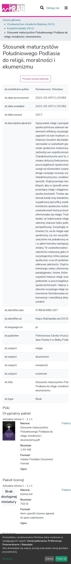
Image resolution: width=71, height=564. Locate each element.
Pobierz (66, 423)
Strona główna (11, 20)
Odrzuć (49, 558)
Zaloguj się (53, 8)
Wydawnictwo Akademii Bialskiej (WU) (31, 24)
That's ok (61, 558)
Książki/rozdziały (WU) (20, 28)
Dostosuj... (8, 558)
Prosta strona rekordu (35, 79)
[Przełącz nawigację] (66, 7)
